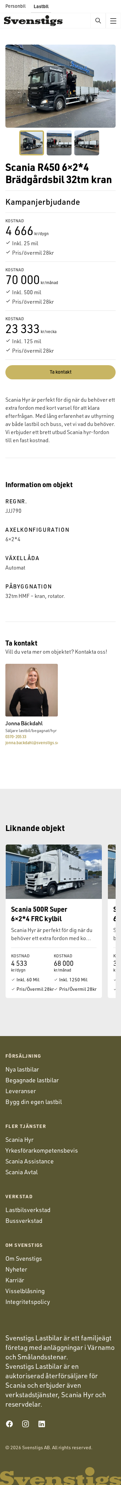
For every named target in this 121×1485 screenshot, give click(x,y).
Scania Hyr (19, 1139)
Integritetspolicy (27, 1301)
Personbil (15, 6)
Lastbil (41, 6)
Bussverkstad (23, 1220)
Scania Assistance (29, 1161)
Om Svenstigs (23, 1258)
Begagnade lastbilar (32, 1080)
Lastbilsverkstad (27, 1209)
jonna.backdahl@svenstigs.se (31, 742)
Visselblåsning (25, 1290)
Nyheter (16, 1269)
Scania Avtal (21, 1172)
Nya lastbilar (22, 1069)
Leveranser (20, 1090)
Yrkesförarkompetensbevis (41, 1150)
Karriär (14, 1280)
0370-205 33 (15, 736)
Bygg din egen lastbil (33, 1101)
